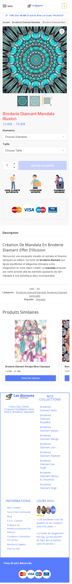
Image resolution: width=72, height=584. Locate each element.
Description (10, 232)
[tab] (35, 233)
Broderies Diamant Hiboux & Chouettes (49, 476)
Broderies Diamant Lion (47, 445)
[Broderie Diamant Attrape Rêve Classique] (31, 341)
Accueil (6, 22)
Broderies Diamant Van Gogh (47, 464)
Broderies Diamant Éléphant (50, 454)
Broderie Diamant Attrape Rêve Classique (27, 366)
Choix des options (30, 378)
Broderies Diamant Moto (48, 408)
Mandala (40, 299)
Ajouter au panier (42, 165)
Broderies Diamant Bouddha (45, 419)
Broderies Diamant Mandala (26, 22)
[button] (14, 163)
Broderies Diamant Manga (49, 437)
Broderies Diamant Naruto (49, 428)
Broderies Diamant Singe (48, 486)
